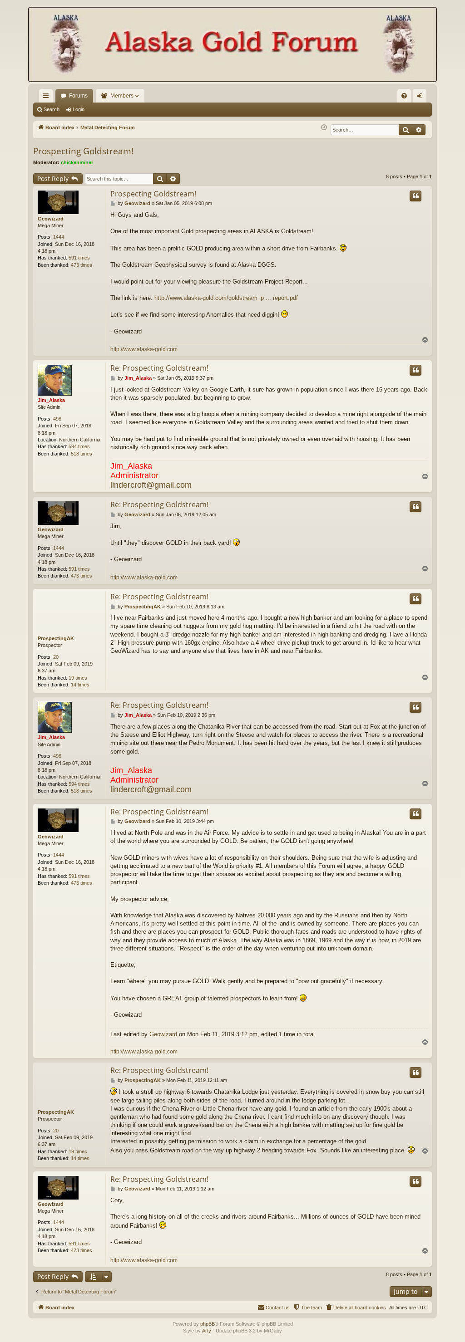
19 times (78, 678)
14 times (80, 684)
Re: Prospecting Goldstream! (159, 367)
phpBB (207, 1324)
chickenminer (77, 162)
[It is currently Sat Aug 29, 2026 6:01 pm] (324, 127)
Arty (206, 1330)
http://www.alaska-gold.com (144, 349)
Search (51, 109)
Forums (78, 96)
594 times (79, 446)
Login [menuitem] (421, 98)
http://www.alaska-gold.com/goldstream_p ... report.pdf (226, 297)
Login (78, 109)
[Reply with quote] (415, 196)
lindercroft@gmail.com (151, 485)
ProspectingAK (56, 638)
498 (57, 418)
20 (56, 657)
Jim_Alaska (51, 400)
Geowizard (51, 218)
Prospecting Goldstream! (83, 151)
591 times (79, 257)
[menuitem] (404, 96)
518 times (81, 453)
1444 (58, 237)
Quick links (48, 98)
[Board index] (232, 45)
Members (122, 96)
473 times (81, 265)
